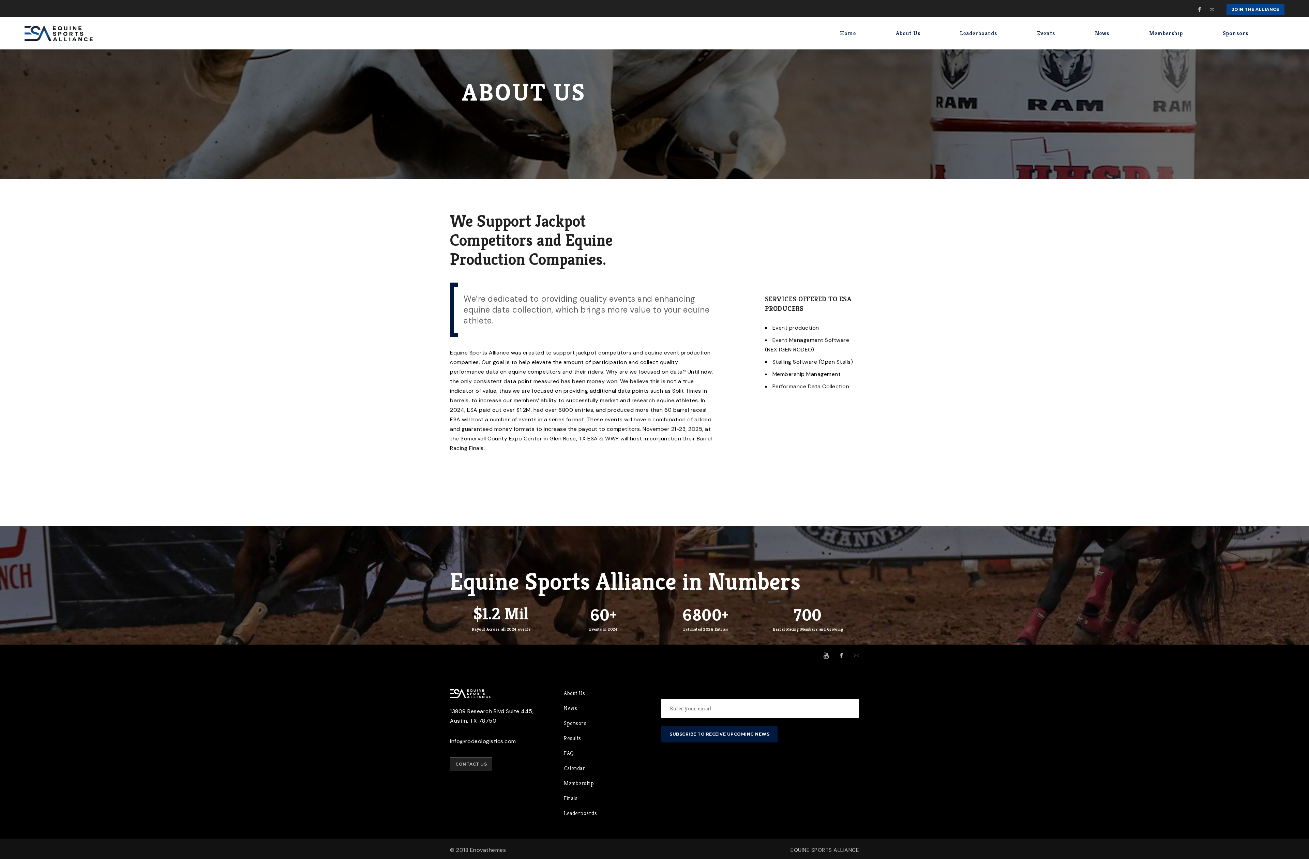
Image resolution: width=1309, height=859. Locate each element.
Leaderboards (580, 813)
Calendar (574, 768)
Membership (579, 783)
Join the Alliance (1255, 9)
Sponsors (575, 723)
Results (572, 738)
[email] (1212, 9)
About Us (574, 693)
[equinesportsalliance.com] (59, 33)
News (570, 708)
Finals (570, 798)
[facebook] (1200, 9)
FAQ (569, 753)
